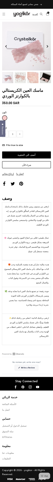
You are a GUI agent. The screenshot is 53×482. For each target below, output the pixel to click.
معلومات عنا (8, 453)
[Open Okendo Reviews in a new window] (13, 353)
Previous (6, 46)
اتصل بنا (20, 173)
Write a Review (29, 368)
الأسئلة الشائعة (9, 404)
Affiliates (7, 437)
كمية (4, 128)
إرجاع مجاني (8, 173)
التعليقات (6, 459)
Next (47, 46)
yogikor (28, 470)
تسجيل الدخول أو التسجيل (14, 426)
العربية (35, 14)
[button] (41, 14)
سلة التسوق (7, 432)
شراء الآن (26, 165)
